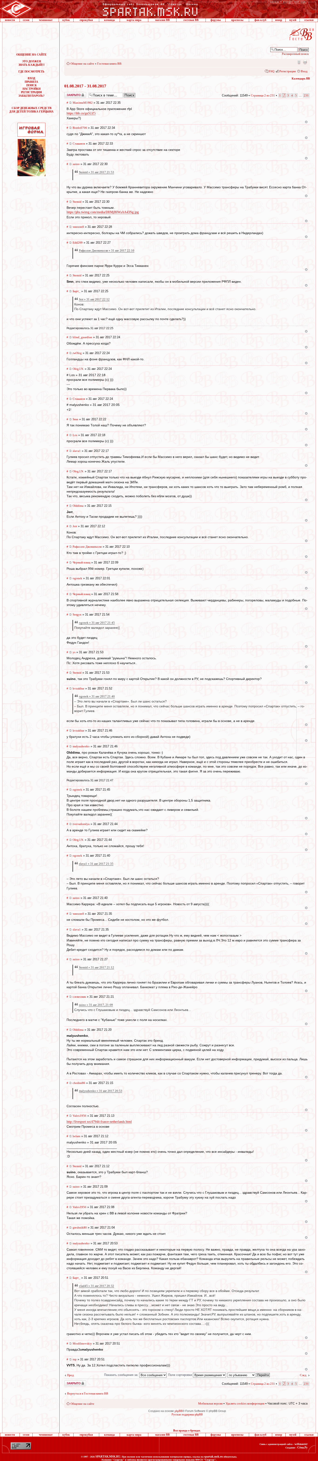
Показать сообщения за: (121, 1375)
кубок (66, 20)
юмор (278, 20)
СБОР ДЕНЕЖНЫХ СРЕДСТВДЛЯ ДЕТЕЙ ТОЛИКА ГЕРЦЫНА (31, 109)
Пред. (70, 1375)
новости (10, 20)
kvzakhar (78, 688)
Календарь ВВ (301, 78)
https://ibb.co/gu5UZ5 (81, 113)
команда (109, 20)
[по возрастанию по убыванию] (248, 1375)
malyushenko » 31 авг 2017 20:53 (100, 1091)
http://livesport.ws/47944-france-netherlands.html (99, 1121)
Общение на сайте (82, 63)
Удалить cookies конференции (245, 1403)
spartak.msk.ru (213, 1456)
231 (306, 95)
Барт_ (76, 291)
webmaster (301, 1444)
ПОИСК (31, 85)
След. (303, 1375)
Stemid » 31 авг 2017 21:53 (96, 172)
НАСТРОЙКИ (32, 88)
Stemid (77, 201)
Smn (75, 419)
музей (292, 20)
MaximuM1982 (83, 102)
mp (75, 1359)
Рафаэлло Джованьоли (87, 546)
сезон (26, 20)
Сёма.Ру (302, 1447)
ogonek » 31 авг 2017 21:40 (97, 696)
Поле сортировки (180, 1375)
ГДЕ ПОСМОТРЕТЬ (31, 71)
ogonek (77, 578)
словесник (79, 996)
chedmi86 (79, 1083)
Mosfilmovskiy (82, 1343)
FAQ (271, 71)
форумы (215, 20)
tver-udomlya (81, 824)
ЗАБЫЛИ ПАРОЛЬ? (31, 95)
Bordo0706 (80, 127)
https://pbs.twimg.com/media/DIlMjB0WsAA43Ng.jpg (103, 212)
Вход (304, 71)
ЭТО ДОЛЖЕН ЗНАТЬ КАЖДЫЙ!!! (31, 63)
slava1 (77, 451)
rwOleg (77, 353)
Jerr (75, 526)
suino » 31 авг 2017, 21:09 (96, 1005)
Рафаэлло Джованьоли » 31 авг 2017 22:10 (106, 250)
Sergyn (77, 614)
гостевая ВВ (191, 20)
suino (76, 164)
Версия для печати (305, 62)
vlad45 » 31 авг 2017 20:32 (96, 1286)
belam (76, 1136)
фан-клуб (260, 20)
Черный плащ (81, 562)
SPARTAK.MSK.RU (107, 1456)
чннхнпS (78, 227)
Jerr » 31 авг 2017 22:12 (94, 299)
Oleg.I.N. (78, 369)
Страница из (263, 95)
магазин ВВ (162, 20)
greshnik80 (80, 1227)
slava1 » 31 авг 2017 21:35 (96, 863)
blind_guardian (82, 337)
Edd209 (78, 242)
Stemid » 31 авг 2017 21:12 (96, 967)
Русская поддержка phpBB (187, 1414)
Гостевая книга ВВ (109, 63)
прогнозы (237, 20)
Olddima (78, 505)
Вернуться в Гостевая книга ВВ (87, 1393)
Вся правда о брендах (186, 1430)
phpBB (179, 1411)
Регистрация (287, 71)
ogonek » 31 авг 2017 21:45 (97, 622)
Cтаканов (79, 143)
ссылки (309, 20)
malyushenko (81, 746)
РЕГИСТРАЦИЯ (31, 92)
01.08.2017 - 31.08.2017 (85, 86)
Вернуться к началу (306, 122)
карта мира (134, 20)
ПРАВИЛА (31, 81)
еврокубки (86, 20)
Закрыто (69, 93)
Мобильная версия (298, 62)
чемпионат (46, 20)
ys (74, 652)
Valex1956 (79, 1115)
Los (75, 435)
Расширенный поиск (295, 54)
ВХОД (31, 78)
